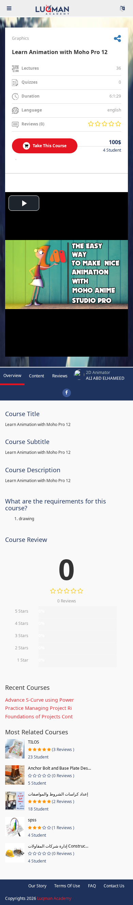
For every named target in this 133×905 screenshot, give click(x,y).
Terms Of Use (67, 886)
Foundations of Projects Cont (39, 716)
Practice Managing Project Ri (38, 708)
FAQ (92, 886)
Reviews (60, 376)
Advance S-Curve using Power (39, 700)
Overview (12, 375)
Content (36, 376)
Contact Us (114, 886)
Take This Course (49, 146)
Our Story (37, 886)
